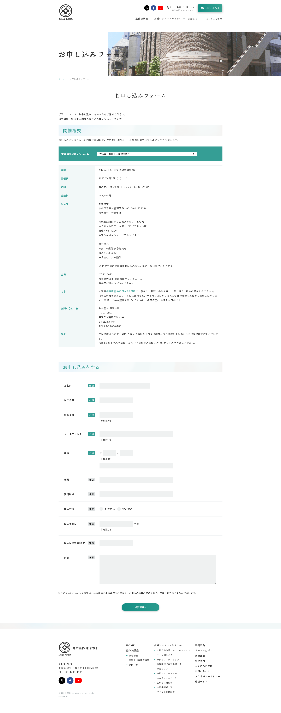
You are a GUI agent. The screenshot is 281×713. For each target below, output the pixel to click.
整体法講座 (132, 650)
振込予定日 (70, 523)
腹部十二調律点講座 (139, 660)
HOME (130, 645)
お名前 (68, 385)
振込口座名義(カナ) (75, 542)
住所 (66, 453)
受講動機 (69, 494)
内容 (66, 557)
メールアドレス (73, 434)
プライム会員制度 (166, 691)
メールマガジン (204, 650)
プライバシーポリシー (207, 676)
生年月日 (69, 400)
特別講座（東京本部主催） (170, 664)
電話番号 (69, 415)
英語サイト (201, 681)
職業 (66, 479)
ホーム (62, 78)
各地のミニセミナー (167, 673)
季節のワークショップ (168, 659)
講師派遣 (200, 655)
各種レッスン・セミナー (168, 645)
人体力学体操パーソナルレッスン (173, 650)
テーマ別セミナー (166, 654)
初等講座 (133, 655)
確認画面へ (140, 607)
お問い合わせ (202, 671)
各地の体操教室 (165, 682)
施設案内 (192, 18)
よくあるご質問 (214, 18)
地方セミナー (163, 668)
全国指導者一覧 (165, 687)
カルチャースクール (167, 678)
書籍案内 (200, 645)
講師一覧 (133, 664)
